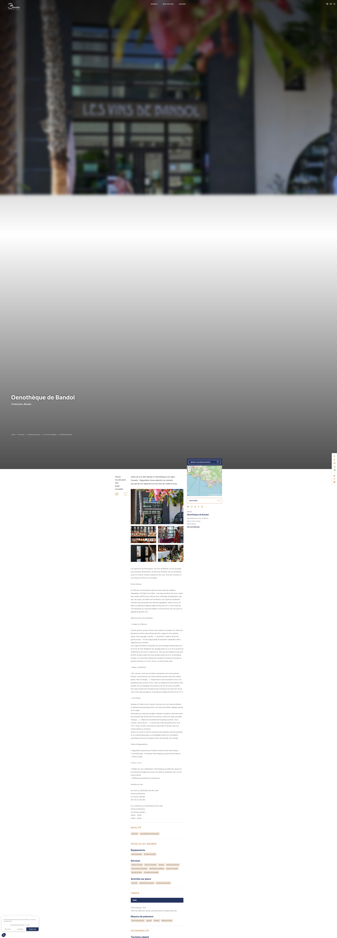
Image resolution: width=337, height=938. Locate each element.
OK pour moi (32, 929)
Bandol (154, 4)
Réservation (193, 500)
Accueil (13, 434)
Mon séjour (168, 4)
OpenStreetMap (218, 495)
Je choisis (20, 929)
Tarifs (116, 483)
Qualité (117, 486)
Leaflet (211, 495)
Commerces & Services (34, 434)
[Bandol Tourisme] (14, 6)
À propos (118, 477)
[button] (189, 468)
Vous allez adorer (120, 480)
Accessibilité (119, 489)
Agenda (182, 4)
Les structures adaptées (50, 434)
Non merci (8, 929)
